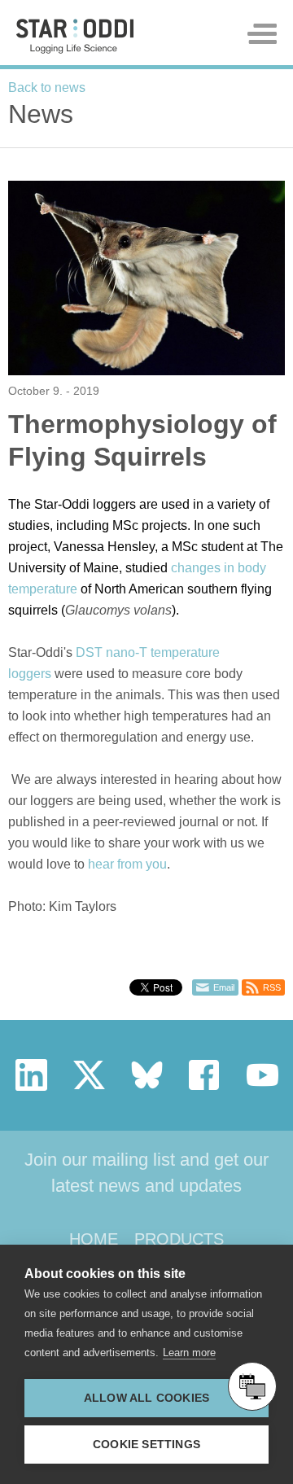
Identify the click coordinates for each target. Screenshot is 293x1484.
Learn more (189, 1352)
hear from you (127, 864)
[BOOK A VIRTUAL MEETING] (252, 1386)
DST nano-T (111, 652)
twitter (89, 1075)
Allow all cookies (146, 1398)
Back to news (46, 87)
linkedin (31, 1075)
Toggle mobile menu (262, 34)
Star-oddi (74, 36)
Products (179, 1239)
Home (93, 1239)
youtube (262, 1075)
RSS (272, 987)
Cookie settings (146, 1444)
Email (223, 987)
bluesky (147, 1075)
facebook (205, 1075)
